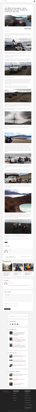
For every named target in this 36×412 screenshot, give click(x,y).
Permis (19, 373)
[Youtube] (17, 324)
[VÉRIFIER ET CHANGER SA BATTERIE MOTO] (11, 365)
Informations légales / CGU (19, 410)
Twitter (14, 395)
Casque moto (21, 337)
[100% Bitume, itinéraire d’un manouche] (11, 379)
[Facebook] (10, 324)
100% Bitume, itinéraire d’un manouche (19, 380)
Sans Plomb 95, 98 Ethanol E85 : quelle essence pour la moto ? (19, 361)
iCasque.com (27, 410)
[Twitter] (12, 324)
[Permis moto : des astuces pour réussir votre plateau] (11, 356)
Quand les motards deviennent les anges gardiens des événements (28, 273)
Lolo (5, 13)
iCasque (15, 344)
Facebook (14, 393)
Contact (24, 410)
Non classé (14, 331)
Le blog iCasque (9, 410)
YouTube (14, 400)
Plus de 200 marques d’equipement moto (28, 408)
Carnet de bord (7, 6)
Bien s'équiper (17, 337)
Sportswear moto (28, 402)
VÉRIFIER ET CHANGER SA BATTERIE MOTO (19, 366)
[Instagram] (15, 324)
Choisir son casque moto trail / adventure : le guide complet (18, 273)
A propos (15, 410)
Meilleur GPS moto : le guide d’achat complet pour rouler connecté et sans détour (7, 274)
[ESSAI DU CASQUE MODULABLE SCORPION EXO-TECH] (11, 384)
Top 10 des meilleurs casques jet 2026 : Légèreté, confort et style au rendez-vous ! (19, 340)
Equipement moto (28, 395)
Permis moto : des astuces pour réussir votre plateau (19, 356)
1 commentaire (12, 13)
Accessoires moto (28, 400)
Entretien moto (20, 359)
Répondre (30, 287)
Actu (13, 337)
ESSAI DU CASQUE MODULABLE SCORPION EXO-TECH (18, 384)
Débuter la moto (16, 338)
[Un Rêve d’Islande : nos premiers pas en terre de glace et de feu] (18, 20)
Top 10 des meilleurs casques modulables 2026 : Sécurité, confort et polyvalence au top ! (19, 346)
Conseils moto (15, 359)
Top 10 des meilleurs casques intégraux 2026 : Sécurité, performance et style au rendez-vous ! (19, 334)
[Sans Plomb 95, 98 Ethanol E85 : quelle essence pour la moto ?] (11, 360)
